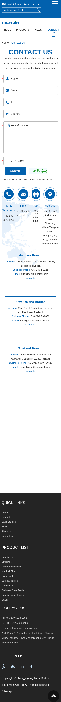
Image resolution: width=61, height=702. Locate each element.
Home (7, 29)
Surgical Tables (10, 580)
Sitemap (7, 691)
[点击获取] (38, 169)
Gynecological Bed (12, 566)
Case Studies (9, 521)
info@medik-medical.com (26, 4)
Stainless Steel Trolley (13, 590)
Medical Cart (8, 585)
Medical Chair (9, 571)
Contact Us (53, 31)
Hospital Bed (8, 557)
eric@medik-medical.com (34, 273)
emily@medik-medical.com (34, 320)
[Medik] (10, 23)
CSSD (5, 599)
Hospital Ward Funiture (14, 595)
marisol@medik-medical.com (34, 367)
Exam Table (8, 576)
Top (53, 696)
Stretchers (7, 561)
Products (22, 29)
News (38, 29)
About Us (6, 531)
